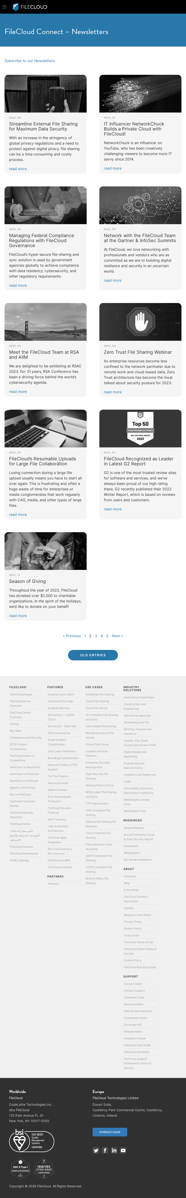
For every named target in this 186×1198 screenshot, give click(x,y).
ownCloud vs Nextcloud (25, 767)
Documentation (133, 1004)
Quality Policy (133, 928)
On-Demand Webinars (138, 859)
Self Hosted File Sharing (101, 726)
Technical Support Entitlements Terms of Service (137, 1063)
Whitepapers (132, 853)
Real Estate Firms (135, 811)
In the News (131, 890)
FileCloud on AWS (59, 860)
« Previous (72, 636)
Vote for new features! (138, 1011)
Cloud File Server (97, 708)
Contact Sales (133, 983)
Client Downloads (21, 694)
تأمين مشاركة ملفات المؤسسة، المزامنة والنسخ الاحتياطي (25, 835)
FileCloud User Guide (137, 1045)
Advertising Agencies (137, 715)
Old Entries (93, 655)
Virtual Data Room (97, 744)
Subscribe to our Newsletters (30, 60)
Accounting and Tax (136, 722)
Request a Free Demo (137, 915)
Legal (127, 781)
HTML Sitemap (19, 860)
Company (130, 876)
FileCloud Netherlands (24, 853)
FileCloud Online (20, 824)
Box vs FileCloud (20, 794)
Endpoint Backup (58, 708)
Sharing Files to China (99, 785)
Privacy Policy (133, 921)
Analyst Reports (134, 828)
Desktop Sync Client (61, 694)
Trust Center (132, 935)
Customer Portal (134, 997)
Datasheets (131, 846)
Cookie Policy (133, 960)
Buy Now (15, 730)
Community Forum (135, 1018)
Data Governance (59, 733)
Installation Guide (135, 1038)
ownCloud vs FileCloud (24, 774)
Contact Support (134, 990)
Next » (117, 636)
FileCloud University (136, 1052)
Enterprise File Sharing (100, 694)
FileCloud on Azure (60, 867)
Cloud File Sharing (97, 701)
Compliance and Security (26, 737)
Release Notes (133, 1031)
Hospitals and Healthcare (140, 774)
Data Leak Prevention (62, 751)
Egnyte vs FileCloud (22, 787)
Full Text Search (58, 776)
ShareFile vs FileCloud (24, 780)
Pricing (14, 724)
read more (18, 168)
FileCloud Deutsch (21, 846)
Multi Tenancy (57, 819)
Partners (53, 883)
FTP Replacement (97, 803)
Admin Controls (57, 790)
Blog (127, 883)
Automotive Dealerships (139, 697)
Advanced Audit (58, 783)
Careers (129, 908)
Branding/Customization (63, 758)
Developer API (133, 1024)
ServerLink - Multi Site (62, 726)
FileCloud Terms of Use (138, 942)
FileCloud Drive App (60, 701)
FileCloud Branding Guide (140, 967)
